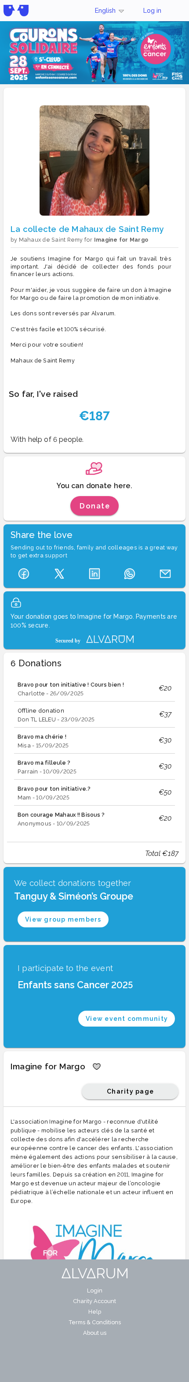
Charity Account (94, 1301)
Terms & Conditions (95, 1322)
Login (94, 1290)
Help (94, 1311)
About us (94, 1333)
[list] (94, 753)
